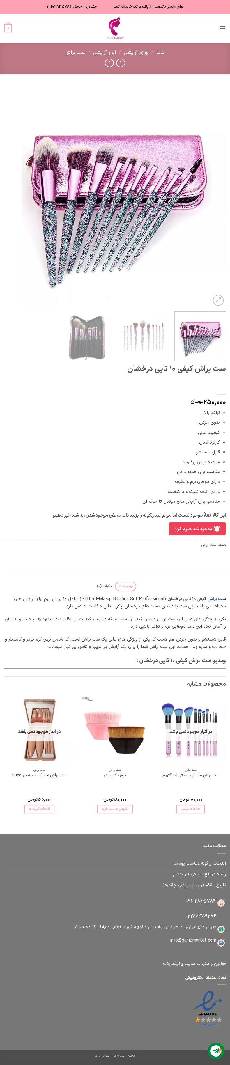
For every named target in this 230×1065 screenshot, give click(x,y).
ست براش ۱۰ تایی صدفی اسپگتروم (190, 775)
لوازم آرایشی (136, 52)
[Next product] (120, 63)
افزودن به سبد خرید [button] (114, 808)
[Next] (12, 196)
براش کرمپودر (115, 775)
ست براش (75, 52)
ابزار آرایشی (104, 52)
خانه (160, 52)
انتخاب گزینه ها (39, 808)
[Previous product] (109, 63)
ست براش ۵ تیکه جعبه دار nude (39, 775)
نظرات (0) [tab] (104, 586)
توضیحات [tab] (125, 586)
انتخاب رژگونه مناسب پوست (200, 863)
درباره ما (118, 1055)
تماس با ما (102, 1055)
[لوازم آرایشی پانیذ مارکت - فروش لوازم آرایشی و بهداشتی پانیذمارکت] (115, 28)
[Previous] (214, 196)
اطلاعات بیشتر (191, 808)
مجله (131, 1055)
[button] (222, 28)
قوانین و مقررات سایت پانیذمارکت (194, 963)
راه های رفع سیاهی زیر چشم (199, 874)
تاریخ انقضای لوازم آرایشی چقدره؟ (194, 885)
